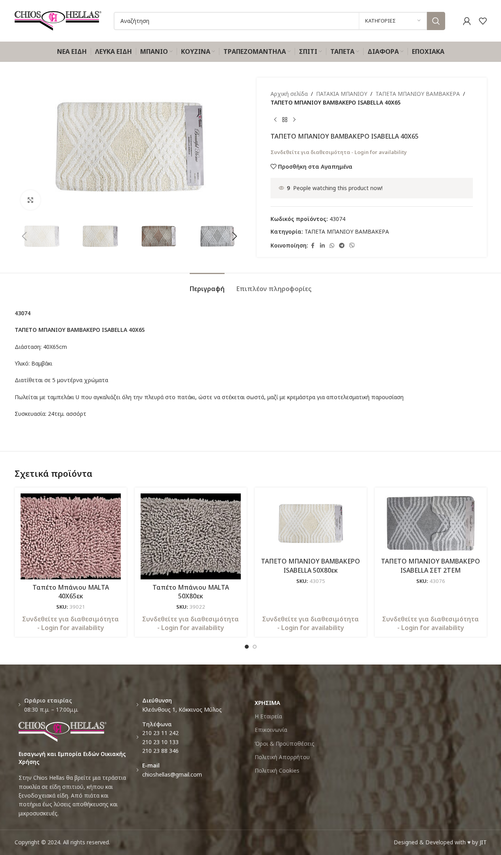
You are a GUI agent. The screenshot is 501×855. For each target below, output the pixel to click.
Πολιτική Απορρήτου (282, 757)
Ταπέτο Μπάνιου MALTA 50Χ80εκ (190, 591)
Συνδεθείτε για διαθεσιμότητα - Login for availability (339, 152)
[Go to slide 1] (247, 647)
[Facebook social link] (313, 245)
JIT (483, 842)
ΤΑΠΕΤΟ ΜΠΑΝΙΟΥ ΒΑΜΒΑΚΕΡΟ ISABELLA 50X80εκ (310, 565)
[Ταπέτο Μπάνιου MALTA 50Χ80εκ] (191, 536)
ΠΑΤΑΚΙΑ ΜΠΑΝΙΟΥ (341, 93)
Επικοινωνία (271, 729)
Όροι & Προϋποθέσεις (284, 743)
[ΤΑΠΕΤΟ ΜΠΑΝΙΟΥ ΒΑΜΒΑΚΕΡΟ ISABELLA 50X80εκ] (311, 523)
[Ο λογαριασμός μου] (467, 21)
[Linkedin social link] (322, 245)
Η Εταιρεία (268, 716)
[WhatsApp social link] (332, 245)
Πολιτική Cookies (277, 770)
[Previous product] (275, 120)
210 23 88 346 (160, 750)
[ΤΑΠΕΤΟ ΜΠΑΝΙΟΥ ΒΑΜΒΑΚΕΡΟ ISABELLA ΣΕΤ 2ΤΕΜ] (431, 523)
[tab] (207, 285)
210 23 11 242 (160, 733)
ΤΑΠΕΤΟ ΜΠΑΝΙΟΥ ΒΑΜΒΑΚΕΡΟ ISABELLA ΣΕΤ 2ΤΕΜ (430, 565)
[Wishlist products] (483, 21)
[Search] (436, 21)
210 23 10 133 (160, 742)
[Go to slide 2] (255, 647)
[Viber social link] (352, 245)
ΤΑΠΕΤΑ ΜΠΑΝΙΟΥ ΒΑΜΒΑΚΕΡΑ (417, 93)
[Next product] (294, 120)
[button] (24, 236)
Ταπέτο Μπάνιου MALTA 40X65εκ (70, 591)
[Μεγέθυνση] (30, 200)
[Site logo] (58, 20)
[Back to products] (285, 120)
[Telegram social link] (342, 245)
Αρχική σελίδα (289, 93)
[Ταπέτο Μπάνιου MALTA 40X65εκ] (71, 536)
